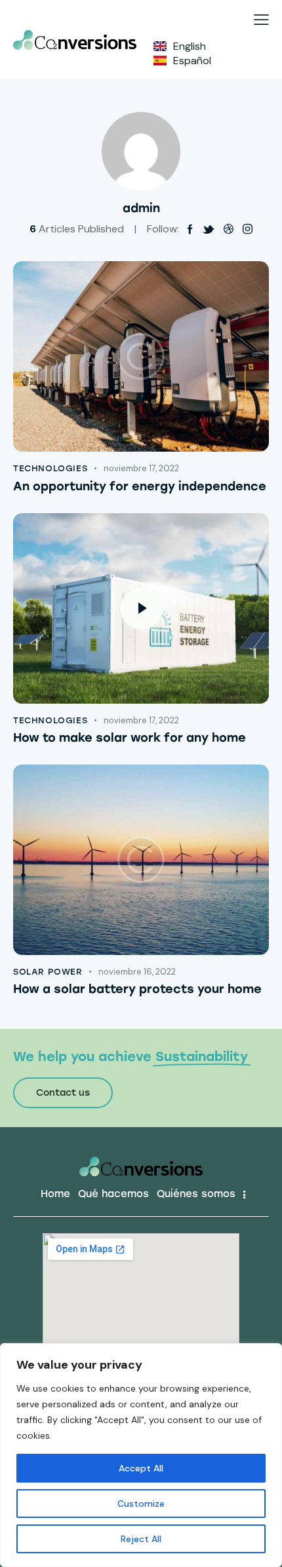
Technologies (50, 468)
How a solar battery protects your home (137, 989)
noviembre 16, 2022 (137, 971)
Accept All (141, 1468)
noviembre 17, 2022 (141, 468)
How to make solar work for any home (129, 737)
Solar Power (48, 972)
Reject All (141, 1539)
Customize (141, 1503)
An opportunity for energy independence (139, 486)
